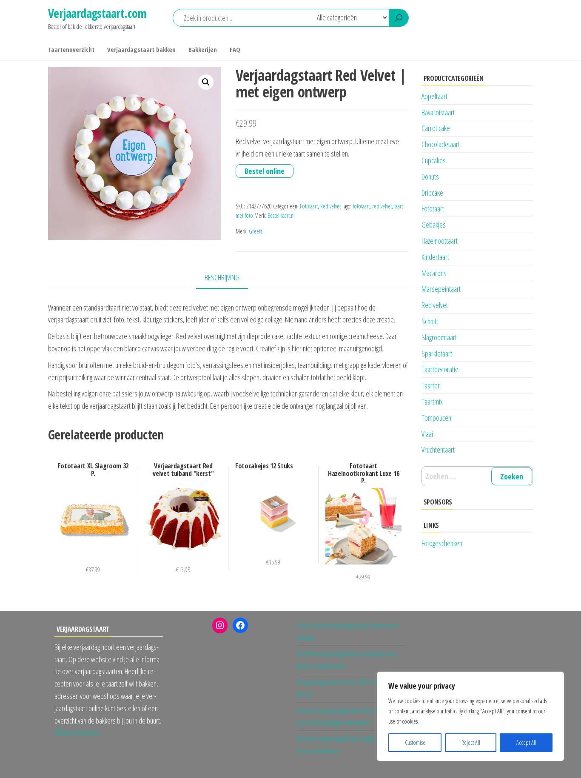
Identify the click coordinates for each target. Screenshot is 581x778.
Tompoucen (436, 418)
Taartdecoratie (440, 369)
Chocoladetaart (441, 144)
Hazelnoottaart (440, 241)
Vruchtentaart (438, 450)
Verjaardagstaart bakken (141, 49)
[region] (470, 716)
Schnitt (430, 321)
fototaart (361, 206)
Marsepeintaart (441, 289)
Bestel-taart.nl (281, 215)
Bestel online (265, 171)
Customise (415, 742)
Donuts (430, 176)
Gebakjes (434, 224)
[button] (206, 82)
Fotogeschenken (442, 543)
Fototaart (309, 206)
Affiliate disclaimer (77, 732)
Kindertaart (435, 257)
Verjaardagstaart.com (97, 13)
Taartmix (432, 401)
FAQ (235, 49)
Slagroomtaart (439, 337)
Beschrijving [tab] (222, 277)
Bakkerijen (202, 49)
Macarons (434, 273)
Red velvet (330, 206)
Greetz (255, 231)
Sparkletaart (437, 353)
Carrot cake (436, 128)
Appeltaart (434, 96)
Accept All (526, 742)
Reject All (470, 742)
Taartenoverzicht (71, 49)
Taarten (431, 385)
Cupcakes (434, 160)
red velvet (382, 206)
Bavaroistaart (438, 112)
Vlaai (427, 434)
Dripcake (432, 193)
